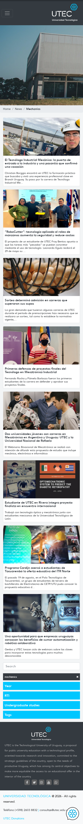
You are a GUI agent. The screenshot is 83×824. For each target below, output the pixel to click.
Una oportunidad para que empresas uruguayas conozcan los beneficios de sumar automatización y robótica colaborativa (41, 639)
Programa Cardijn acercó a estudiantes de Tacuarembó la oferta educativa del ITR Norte (37, 569)
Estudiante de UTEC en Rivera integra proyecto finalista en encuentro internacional (39, 504)
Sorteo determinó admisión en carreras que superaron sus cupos (36, 301)
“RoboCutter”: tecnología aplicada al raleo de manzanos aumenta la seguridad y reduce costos (40, 233)
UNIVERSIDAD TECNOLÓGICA (27, 796)
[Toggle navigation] (7, 13)
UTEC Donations (13, 818)
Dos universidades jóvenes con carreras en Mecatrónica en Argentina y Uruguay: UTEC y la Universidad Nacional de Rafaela (39, 437)
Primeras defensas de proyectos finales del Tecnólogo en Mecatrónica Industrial (35, 370)
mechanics (11, 676)
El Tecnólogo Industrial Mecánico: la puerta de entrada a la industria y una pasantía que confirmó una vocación (41, 163)
